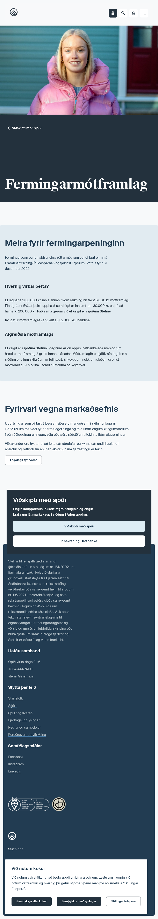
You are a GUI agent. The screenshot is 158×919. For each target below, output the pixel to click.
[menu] (143, 13)
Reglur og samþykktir (24, 727)
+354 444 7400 (20, 669)
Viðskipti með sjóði (26, 128)
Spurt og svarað (20, 713)
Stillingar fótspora (123, 901)
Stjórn (12, 706)
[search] (123, 13)
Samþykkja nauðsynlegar (79, 901)
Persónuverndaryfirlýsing (27, 734)
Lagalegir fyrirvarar (23, 460)
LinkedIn (14, 771)
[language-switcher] (133, 13)
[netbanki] (113, 13)
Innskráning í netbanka (79, 541)
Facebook (15, 757)
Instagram (16, 764)
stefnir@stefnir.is (21, 676)
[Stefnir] (15, 13)
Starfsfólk (15, 698)
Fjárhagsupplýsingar (24, 720)
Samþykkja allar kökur (31, 901)
